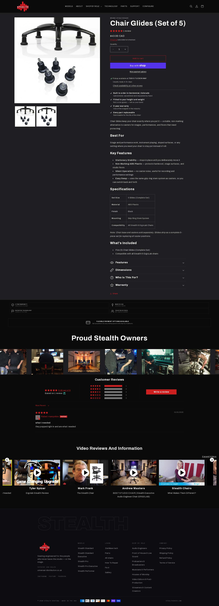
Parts (107, 553)
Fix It (107, 568)
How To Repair (111, 563)
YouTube (52, 576)
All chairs (109, 558)
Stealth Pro (83, 561)
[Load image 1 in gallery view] (25, 116)
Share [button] (115, 294)
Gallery (108, 572)
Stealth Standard (86, 548)
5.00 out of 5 (64, 390)
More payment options (138, 72)
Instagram (42, 576)
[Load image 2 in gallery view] (46, 116)
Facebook (62, 576)
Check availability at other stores (127, 86)
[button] (93, 6)
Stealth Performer (86, 571)
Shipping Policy (166, 553)
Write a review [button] (161, 392)
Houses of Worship (140, 574)
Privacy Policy (165, 548)
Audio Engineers (139, 548)
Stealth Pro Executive (88, 566)
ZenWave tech (111, 548)
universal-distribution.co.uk (50, 570)
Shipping (113, 40)
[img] (41, 413)
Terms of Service (167, 563)
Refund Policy (165, 558)
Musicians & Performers (143, 570)
